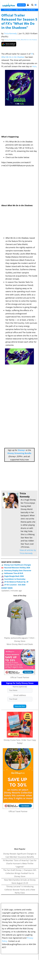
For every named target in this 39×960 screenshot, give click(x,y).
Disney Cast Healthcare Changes (17, 565)
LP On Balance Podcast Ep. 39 (16, 582)
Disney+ (21, 450)
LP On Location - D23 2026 (14, 585)
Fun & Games (8, 9)
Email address (20, 695)
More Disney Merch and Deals (20, 644)
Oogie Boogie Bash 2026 (14, 576)
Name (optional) (20, 686)
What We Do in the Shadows (29, 40)
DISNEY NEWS (7, 588)
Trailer (18, 40)
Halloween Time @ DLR (13, 573)
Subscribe (21, 5)
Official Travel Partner (19, 677)
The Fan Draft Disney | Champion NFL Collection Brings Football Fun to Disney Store (19, 873)
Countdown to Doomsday (14, 579)
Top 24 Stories (30, 9)
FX (11, 40)
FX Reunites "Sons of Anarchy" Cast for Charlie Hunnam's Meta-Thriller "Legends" (20, 863)
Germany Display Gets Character (17, 570)
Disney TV (8, 40)
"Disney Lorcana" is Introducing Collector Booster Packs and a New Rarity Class (19, 889)
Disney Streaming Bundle (19, 453)
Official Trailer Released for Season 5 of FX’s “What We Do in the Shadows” (19, 21)
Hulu (14, 40)
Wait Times (19, 9)
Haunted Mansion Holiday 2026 (17, 567)
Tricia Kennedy (10, 33)
